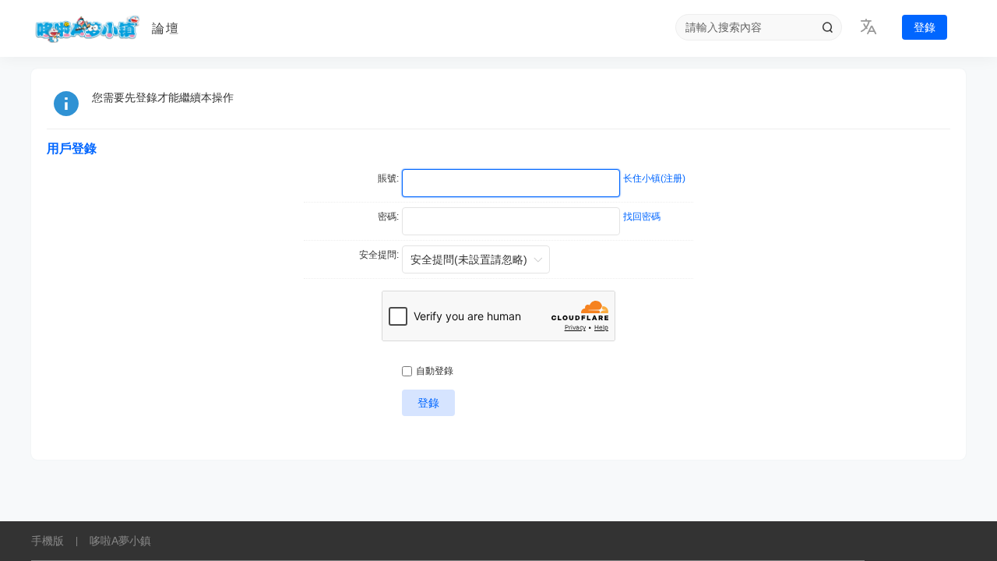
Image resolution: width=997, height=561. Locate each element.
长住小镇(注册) (654, 178)
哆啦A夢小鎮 (120, 541)
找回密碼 (642, 216)
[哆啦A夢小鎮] (85, 29)
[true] (827, 27)
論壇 (166, 28)
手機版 (47, 541)
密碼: (388, 216)
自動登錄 (434, 370)
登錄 (924, 27)
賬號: (388, 178)
